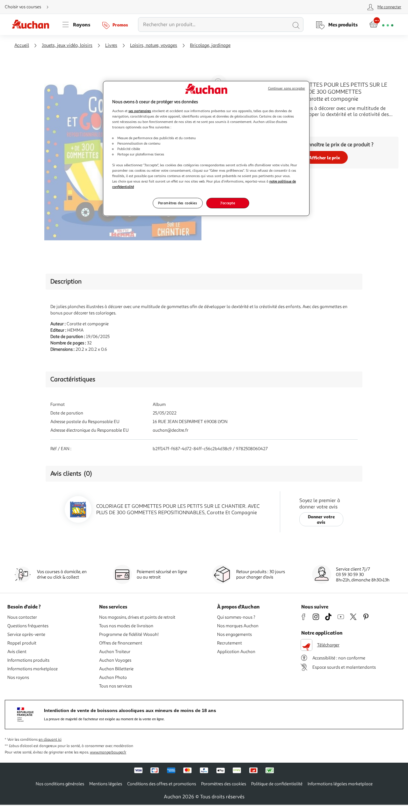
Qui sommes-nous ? (236, 617)
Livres (111, 45)
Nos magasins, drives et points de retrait (137, 617)
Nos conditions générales (60, 784)
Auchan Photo (113, 677)
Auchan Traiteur (114, 651)
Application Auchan (236, 651)
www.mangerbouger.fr (108, 752)
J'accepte (227, 203)
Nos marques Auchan (238, 626)
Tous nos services (115, 686)
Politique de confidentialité (276, 784)
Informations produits (28, 660)
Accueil (21, 45)
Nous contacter (22, 617)
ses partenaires (139, 111)
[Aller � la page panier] (381, 24)
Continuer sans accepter (286, 88)
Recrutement (229, 643)
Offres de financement (120, 643)
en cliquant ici (50, 739)
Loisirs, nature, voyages (153, 45)
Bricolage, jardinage (210, 45)
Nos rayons (18, 677)
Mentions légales (105, 784)
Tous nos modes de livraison (126, 626)
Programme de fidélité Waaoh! (129, 634)
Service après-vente (26, 634)
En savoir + (263, 124)
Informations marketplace (32, 669)
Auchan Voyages (115, 660)
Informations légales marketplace (340, 784)
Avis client (16, 651)
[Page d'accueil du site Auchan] (33, 24)
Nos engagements (234, 634)
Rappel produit (21, 643)
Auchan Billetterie (116, 669)
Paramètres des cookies (177, 203)
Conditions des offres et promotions (161, 784)
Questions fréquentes (27, 626)
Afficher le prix (324, 157)
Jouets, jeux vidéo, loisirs (67, 45)
